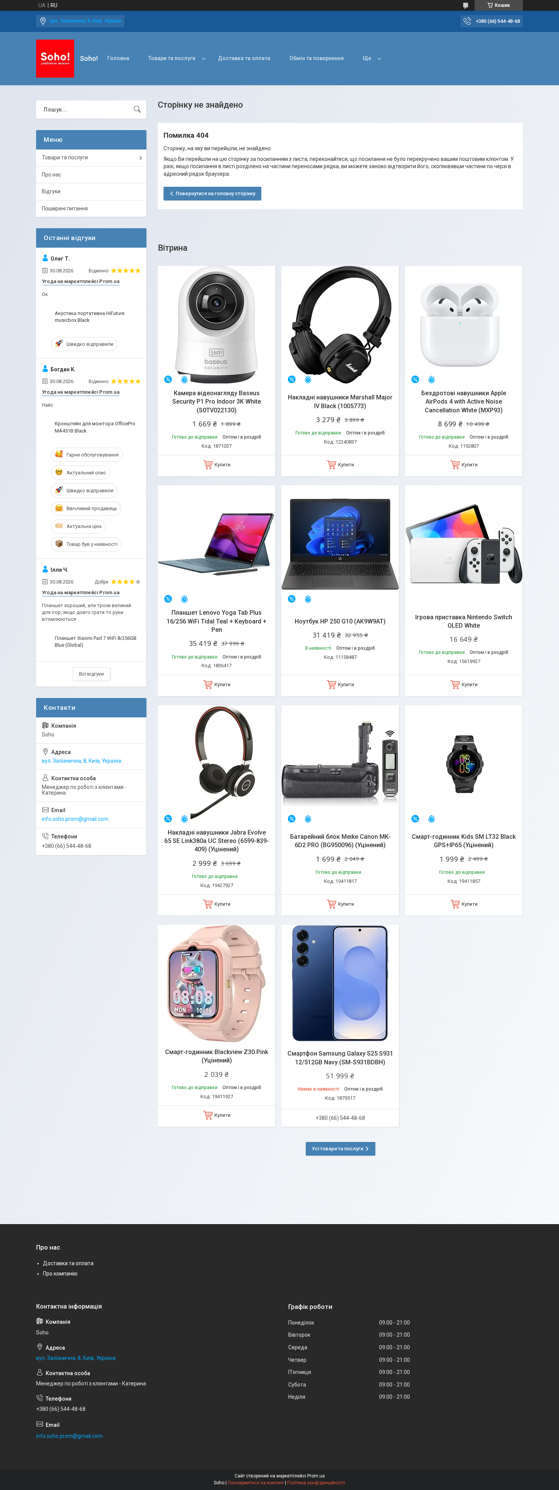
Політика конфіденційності (316, 1482)
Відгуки (51, 191)
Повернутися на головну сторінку (215, 193)
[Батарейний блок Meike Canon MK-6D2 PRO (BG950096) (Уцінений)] (340, 764)
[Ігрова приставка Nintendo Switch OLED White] (463, 544)
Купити (222, 465)
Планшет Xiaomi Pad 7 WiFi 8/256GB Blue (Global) (96, 641)
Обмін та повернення (316, 58)
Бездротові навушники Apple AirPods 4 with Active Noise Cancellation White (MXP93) (463, 402)
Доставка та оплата (244, 58)
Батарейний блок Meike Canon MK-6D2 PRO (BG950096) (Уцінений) (340, 841)
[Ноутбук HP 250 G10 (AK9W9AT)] (340, 544)
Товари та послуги (171, 58)
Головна (118, 58)
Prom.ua (316, 1476)
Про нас (51, 175)
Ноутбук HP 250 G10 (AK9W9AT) (340, 621)
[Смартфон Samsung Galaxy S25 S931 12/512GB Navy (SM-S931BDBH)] (340, 983)
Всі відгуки (91, 674)
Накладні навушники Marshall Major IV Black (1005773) (340, 401)
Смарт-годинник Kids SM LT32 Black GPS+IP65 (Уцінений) (464, 841)
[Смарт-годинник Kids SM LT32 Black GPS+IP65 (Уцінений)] (463, 764)
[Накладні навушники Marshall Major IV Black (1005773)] (340, 324)
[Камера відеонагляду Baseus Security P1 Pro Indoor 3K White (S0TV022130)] (216, 324)
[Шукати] (137, 109)
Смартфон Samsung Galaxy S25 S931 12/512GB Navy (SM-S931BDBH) (340, 1057)
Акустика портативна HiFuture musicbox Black (89, 316)
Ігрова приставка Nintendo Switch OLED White (463, 621)
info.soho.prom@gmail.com (75, 819)
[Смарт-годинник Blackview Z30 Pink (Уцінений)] (216, 983)
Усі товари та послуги (337, 1148)
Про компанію (60, 1274)
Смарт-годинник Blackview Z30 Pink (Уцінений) (216, 1056)
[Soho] (55, 59)
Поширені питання (65, 208)
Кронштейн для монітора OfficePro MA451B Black (95, 427)
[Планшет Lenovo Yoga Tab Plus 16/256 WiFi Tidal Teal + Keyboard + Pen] (216, 544)
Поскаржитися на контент (256, 1482)
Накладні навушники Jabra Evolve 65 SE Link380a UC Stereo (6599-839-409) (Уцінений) (216, 841)
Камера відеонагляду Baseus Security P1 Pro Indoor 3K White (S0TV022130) (216, 402)
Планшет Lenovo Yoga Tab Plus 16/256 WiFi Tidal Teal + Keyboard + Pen (217, 621)
